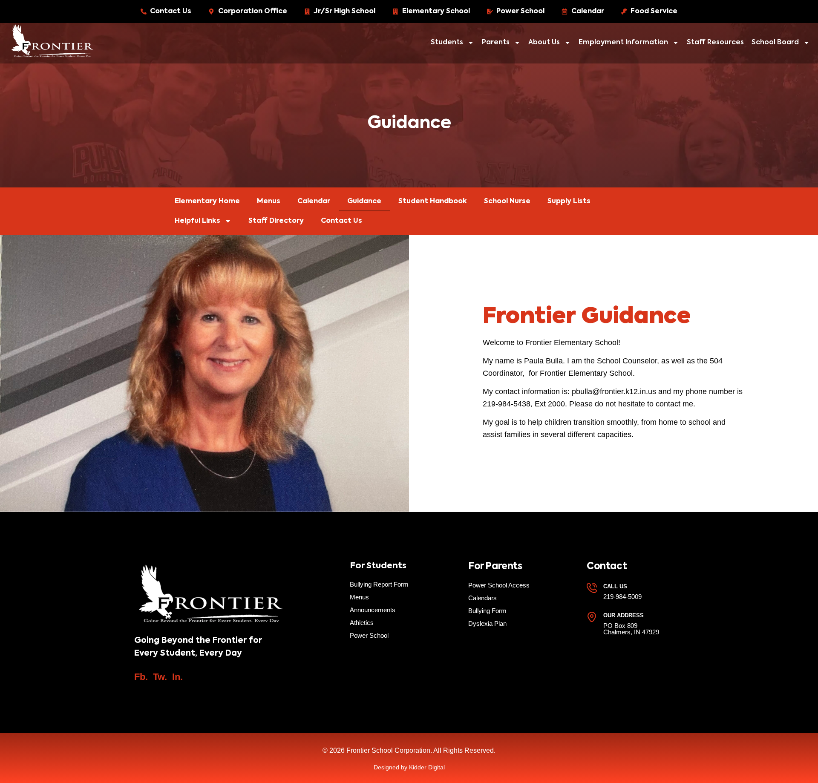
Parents (496, 42)
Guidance (364, 201)
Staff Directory (276, 221)
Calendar (313, 201)
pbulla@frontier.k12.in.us (614, 391)
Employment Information (623, 42)
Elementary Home (207, 201)
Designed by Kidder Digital (409, 767)
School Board (775, 42)
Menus (268, 201)
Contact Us (341, 221)
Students (447, 42)
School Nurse (507, 201)
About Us (544, 42)
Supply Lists (568, 201)
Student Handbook (432, 201)
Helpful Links (197, 221)
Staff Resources (715, 42)
